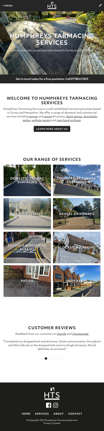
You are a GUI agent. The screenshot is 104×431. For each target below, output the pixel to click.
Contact (75, 413)
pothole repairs (41, 120)
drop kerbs (90, 116)
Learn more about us (52, 128)
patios (26, 120)
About (58, 413)
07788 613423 (79, 79)
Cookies (56, 423)
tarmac (33, 116)
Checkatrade (80, 334)
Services (42, 413)
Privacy (47, 423)
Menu (8, 5)
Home (26, 413)
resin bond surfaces (69, 120)
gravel (48, 116)
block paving (74, 116)
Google (61, 334)
